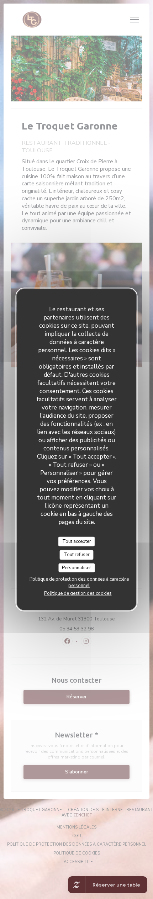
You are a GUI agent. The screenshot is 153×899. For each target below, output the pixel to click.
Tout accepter (76, 541)
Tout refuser (77, 554)
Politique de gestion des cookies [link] (78, 593)
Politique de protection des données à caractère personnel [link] (79, 582)
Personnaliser (76, 567)
